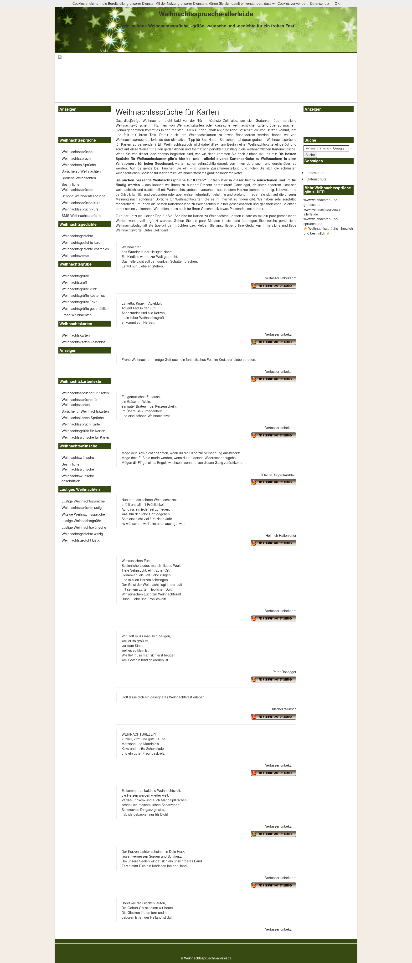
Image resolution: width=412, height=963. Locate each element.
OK (337, 3)
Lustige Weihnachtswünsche (84, 527)
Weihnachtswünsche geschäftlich (78, 478)
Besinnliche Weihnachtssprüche (77, 187)
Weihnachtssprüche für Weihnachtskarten (80, 402)
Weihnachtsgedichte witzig (82, 533)
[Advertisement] (79, 125)
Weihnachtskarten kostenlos (84, 341)
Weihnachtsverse (75, 255)
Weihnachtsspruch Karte (81, 423)
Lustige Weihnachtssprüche (83, 500)
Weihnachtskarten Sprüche (83, 417)
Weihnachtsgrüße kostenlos (83, 295)
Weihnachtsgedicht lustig (81, 540)
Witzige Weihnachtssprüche (83, 514)
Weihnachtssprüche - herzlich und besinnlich (328, 231)
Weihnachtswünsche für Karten (86, 437)
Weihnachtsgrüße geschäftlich (85, 308)
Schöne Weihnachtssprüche (83, 195)
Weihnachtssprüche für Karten (85, 392)
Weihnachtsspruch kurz (80, 208)
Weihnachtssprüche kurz (81, 202)
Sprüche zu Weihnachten (81, 171)
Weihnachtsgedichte (77, 235)
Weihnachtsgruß (74, 282)
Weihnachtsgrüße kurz (79, 288)
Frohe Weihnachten (77, 314)
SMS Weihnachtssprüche (81, 215)
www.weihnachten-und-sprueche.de (321, 221)
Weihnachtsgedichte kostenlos (85, 248)
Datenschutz (316, 178)
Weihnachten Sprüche (79, 164)
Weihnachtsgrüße (75, 275)
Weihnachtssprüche (77, 151)
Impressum (315, 172)
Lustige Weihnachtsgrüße (81, 520)
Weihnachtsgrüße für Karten (83, 430)
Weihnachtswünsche (78, 457)
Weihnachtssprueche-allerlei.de (139, 139)
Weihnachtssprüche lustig (82, 507)
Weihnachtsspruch (76, 158)
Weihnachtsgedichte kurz (81, 242)
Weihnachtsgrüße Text (79, 301)
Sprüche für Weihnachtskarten (85, 411)
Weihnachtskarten (76, 335)
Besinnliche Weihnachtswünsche (78, 466)
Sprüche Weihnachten (79, 177)
